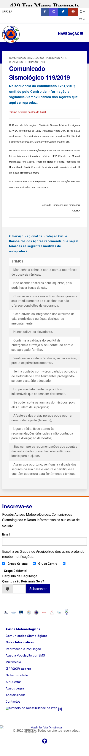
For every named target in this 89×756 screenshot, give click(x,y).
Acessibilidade (15, 695)
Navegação (69, 34)
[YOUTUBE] (73, 12)
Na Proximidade (17, 675)
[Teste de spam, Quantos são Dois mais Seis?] (19, 588)
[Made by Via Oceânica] (44, 726)
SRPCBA (7, 11)
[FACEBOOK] (45, 12)
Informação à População (23, 649)
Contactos (13, 701)
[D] (59, 709)
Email (6, 534)
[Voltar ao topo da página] (44, 741)
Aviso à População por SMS (25, 655)
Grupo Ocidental (15, 571)
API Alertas (13, 682)
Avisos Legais (15, 688)
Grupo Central (48, 563)
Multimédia (13, 662)
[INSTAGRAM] (53, 12)
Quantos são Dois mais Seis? (23, 581)
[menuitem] (45, 12)
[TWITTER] (63, 12)
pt (80, 19)
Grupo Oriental (18, 563)
